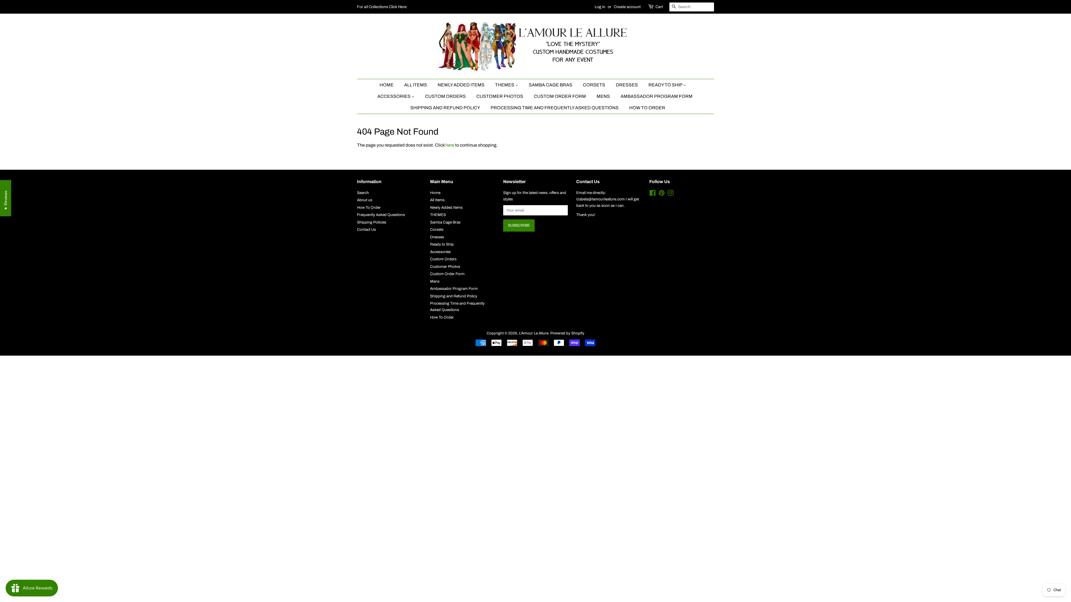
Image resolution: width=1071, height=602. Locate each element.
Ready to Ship (665, 84)
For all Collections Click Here (382, 7)
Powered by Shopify (567, 333)
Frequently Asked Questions (381, 215)
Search (363, 193)
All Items (415, 84)
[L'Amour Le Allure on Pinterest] (661, 194)
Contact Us (366, 229)
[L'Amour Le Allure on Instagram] (670, 194)
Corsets (594, 84)
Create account (627, 7)
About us (364, 200)
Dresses (627, 84)
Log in (600, 7)
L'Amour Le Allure (533, 333)
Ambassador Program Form (657, 96)
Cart (659, 7)
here (449, 145)
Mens (603, 96)
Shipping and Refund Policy (445, 107)
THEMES (505, 84)
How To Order (647, 107)
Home (387, 84)
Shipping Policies (371, 222)
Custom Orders (445, 96)
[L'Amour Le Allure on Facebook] (652, 194)
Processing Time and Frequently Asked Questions (555, 107)
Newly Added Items (461, 84)
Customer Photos (499, 96)
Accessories (394, 96)
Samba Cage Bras (550, 84)
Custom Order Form (560, 96)
